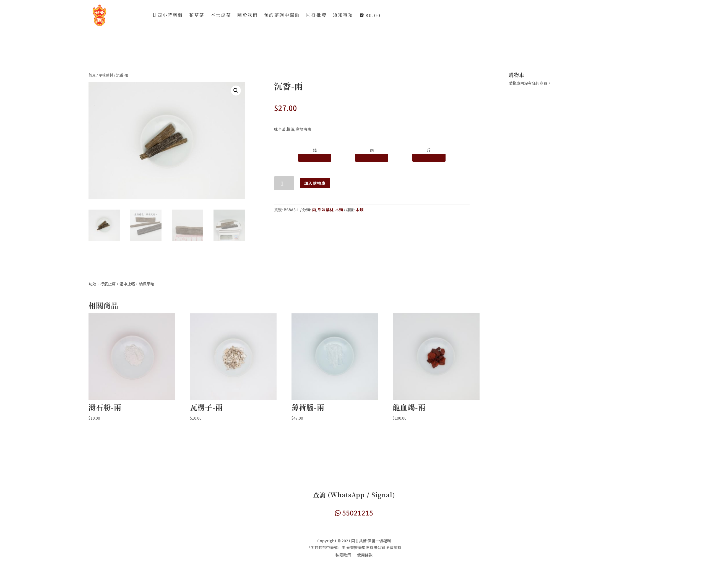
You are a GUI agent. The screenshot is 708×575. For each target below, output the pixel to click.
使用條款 (365, 555)
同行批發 (316, 15)
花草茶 (197, 15)
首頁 (92, 75)
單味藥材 (106, 75)
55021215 (357, 512)
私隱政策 (343, 555)
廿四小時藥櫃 (167, 15)
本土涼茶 (221, 15)
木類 (339, 209)
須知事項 (343, 15)
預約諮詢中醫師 (282, 15)
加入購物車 (315, 183)
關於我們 (247, 15)
